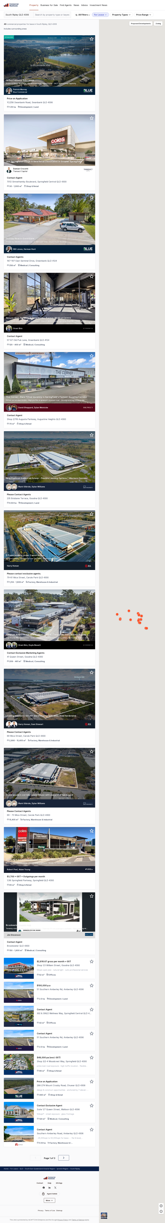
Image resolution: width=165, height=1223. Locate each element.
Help (49, 1183)
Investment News (98, 5)
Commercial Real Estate (11, 5)
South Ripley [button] (75, 1169)
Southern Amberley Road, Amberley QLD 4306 (60, 1133)
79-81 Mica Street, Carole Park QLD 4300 (28, 577)
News (76, 5)
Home (6, 1169)
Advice (84, 5)
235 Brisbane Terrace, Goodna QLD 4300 (27, 498)
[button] (49, 83)
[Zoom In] (161, 1206)
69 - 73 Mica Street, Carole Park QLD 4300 (28, 815)
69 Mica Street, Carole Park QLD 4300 (26, 736)
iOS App (59, 1183)
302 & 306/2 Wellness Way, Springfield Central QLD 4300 (64, 1013)
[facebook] (44, 1187)
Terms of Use (50, 1211)
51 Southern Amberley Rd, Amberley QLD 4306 (60, 989)
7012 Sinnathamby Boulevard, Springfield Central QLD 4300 (37, 181)
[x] (55, 1187)
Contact (40, 1183)
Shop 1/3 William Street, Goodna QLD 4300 (58, 965)
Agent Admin (52, 1194)
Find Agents (66, 5)
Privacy (40, 1211)
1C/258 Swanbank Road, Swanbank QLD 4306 (30, 102)
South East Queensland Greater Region (40, 1169)
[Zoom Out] (161, 1211)
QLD (21, 1169)
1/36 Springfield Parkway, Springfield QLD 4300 (30, 880)
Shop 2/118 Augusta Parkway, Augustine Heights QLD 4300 (36, 419)
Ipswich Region (62, 1169)
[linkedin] (49, 1187)
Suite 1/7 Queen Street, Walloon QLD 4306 (58, 1109)
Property (33, 5)
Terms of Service (78, 1220)
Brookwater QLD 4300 (18, 946)
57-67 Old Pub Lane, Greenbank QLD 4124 (28, 340)
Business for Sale (49, 5)
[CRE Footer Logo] (49, 1178)
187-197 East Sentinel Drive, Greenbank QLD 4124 (32, 260)
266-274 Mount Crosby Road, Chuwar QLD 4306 (61, 1085)
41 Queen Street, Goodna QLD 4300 (25, 656)
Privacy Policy (62, 1220)
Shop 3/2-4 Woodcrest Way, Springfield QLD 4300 (62, 1061)
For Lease (14, 1169)
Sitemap (59, 1211)
